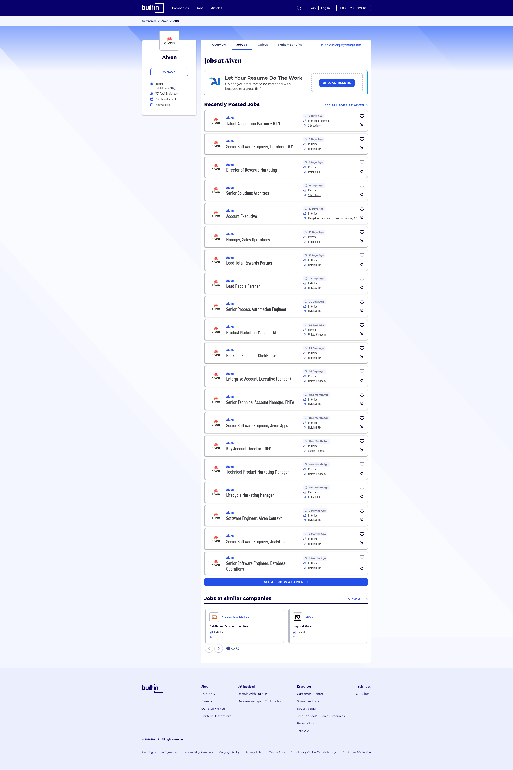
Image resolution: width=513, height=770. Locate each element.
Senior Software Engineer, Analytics (255, 541)
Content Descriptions (216, 716)
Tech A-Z (303, 731)
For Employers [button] (353, 8)
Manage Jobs (353, 45)
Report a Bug (306, 708)
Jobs (200, 8)
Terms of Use (277, 752)
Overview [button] (219, 44)
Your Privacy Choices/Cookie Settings (313, 752)
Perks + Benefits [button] (290, 44)
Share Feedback (308, 701)
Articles (216, 8)
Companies (180, 8)
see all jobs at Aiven (284, 582)
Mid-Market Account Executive (228, 626)
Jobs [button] (241, 44)
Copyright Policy (229, 752)
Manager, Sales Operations (248, 239)
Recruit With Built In (252, 694)
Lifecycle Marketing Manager (250, 495)
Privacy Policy (254, 752)
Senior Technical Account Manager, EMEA (260, 402)
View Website (162, 104)
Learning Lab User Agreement (160, 752)
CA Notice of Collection (357, 752)
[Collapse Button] (362, 125)
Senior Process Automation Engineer (256, 309)
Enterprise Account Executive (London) (258, 379)
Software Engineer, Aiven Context (254, 518)
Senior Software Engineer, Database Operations (256, 566)
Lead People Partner (243, 286)
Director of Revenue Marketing (251, 170)
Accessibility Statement (199, 752)
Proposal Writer (302, 626)
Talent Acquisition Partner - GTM (253, 123)
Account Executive (241, 216)
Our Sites (362, 694)
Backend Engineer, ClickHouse (251, 355)
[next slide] (219, 648)
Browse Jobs (306, 723)
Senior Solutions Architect (247, 193)
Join (313, 8)
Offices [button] (263, 44)
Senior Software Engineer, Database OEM (259, 146)
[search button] (299, 8)
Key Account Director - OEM (249, 448)
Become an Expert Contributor (259, 701)
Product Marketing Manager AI (251, 332)
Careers (206, 701)
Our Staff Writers (213, 708)
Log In (325, 8)
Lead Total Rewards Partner (249, 263)
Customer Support (310, 694)
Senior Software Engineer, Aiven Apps (257, 425)
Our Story (208, 694)
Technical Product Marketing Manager (257, 472)
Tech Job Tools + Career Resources (321, 716)
